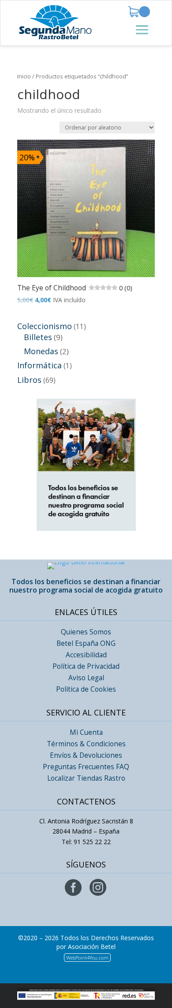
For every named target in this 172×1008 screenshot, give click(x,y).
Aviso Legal (86, 677)
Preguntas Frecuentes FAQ (86, 766)
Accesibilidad (86, 655)
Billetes (38, 337)
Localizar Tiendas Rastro (86, 778)
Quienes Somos (86, 632)
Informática (39, 365)
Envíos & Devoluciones (86, 755)
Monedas (41, 351)
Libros (29, 379)
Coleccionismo (44, 326)
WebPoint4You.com (87, 957)
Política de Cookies (86, 689)
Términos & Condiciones (86, 744)
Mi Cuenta (86, 732)
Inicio (24, 76)
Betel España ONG (86, 643)
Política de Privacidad (86, 666)
